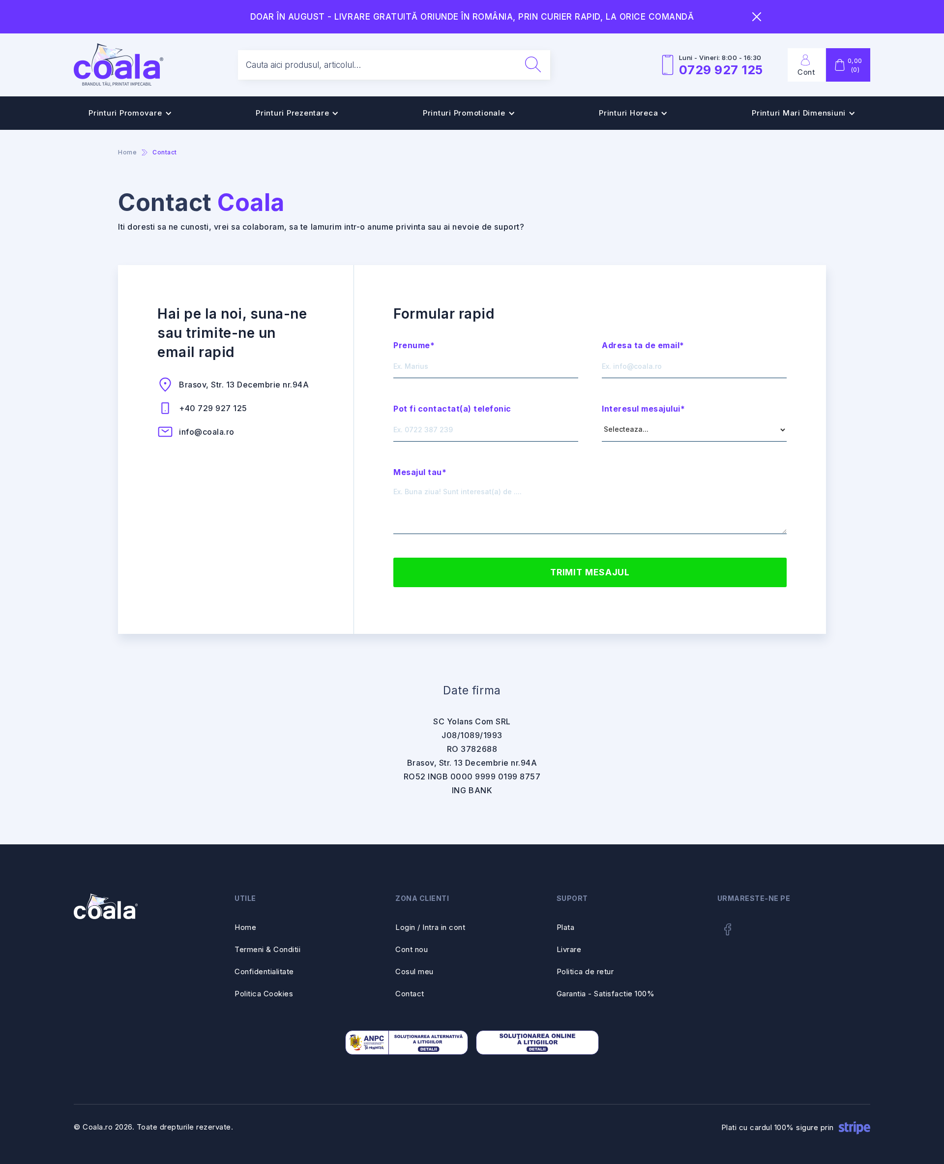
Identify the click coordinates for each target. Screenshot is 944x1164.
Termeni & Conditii (267, 949)
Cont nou (411, 949)
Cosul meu (414, 971)
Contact (409, 993)
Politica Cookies (264, 993)
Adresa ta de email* (643, 345)
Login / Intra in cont (430, 927)
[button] (130, 113)
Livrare (569, 949)
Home (245, 927)
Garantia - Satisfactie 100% (606, 993)
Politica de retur (585, 971)
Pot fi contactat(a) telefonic (452, 409)
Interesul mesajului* (643, 409)
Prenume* (414, 345)
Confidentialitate (264, 971)
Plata (566, 927)
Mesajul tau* (419, 472)
